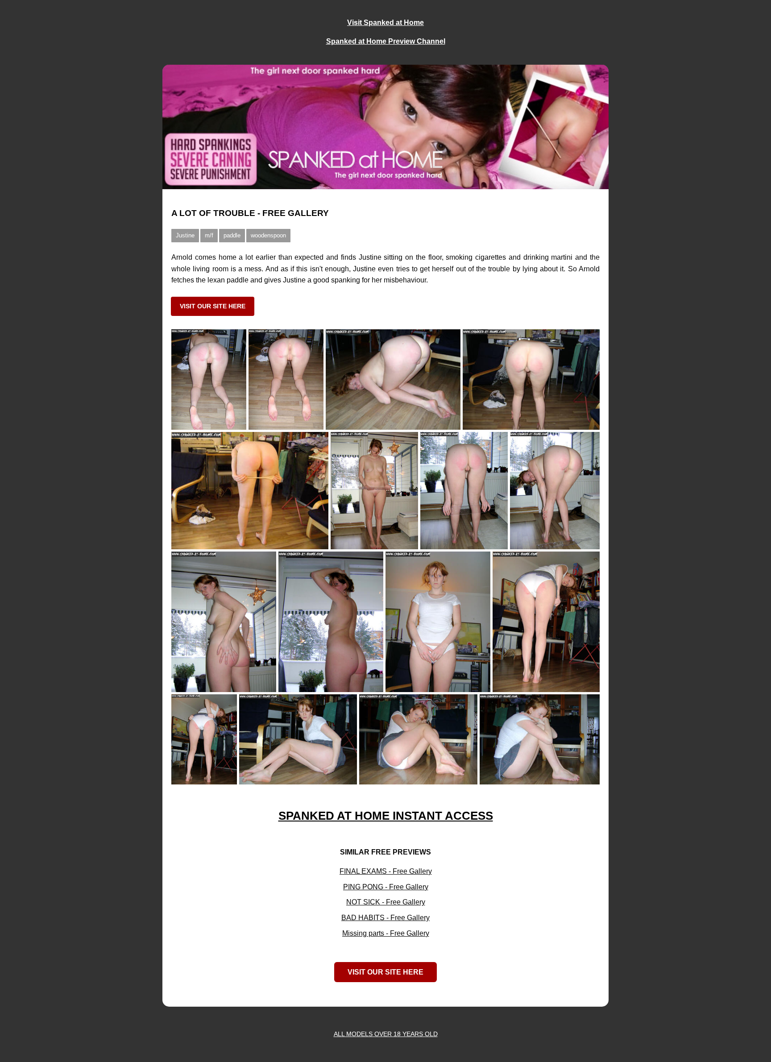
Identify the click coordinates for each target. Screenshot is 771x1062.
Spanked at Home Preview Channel (385, 41)
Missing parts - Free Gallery (385, 933)
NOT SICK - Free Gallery (385, 902)
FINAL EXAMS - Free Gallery (386, 871)
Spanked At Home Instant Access (385, 815)
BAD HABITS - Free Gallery (385, 917)
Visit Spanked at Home (385, 22)
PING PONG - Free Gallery (385, 887)
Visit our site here (212, 306)
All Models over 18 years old (386, 1034)
